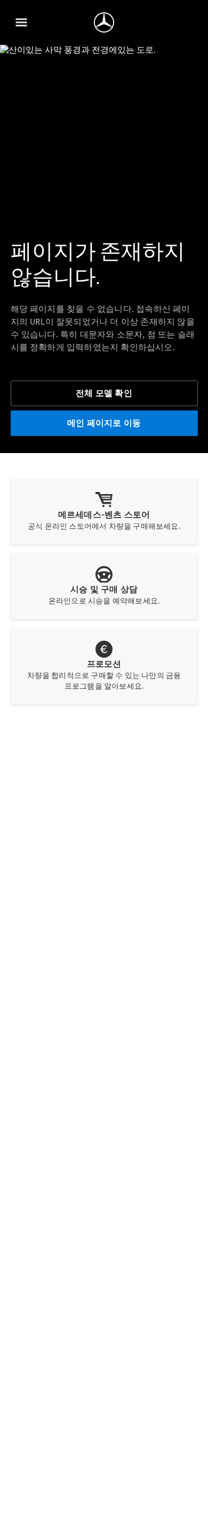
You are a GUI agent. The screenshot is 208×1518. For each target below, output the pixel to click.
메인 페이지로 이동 (104, 423)
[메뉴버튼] (21, 22)
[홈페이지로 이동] (104, 22)
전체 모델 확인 (104, 393)
